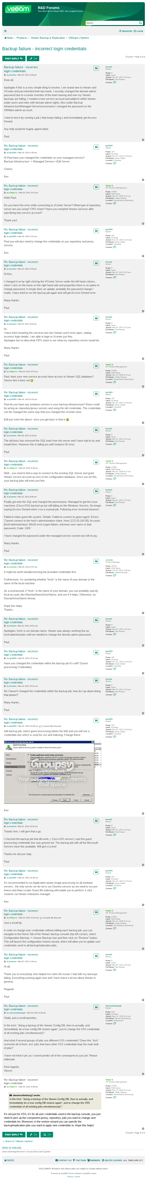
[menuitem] (138, 31)
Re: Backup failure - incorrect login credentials (21, 147)
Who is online (11, 1147)
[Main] (20, 8)
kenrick (109, 67)
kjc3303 (109, 146)
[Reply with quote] (96, 68)
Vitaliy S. (109, 186)
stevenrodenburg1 (114, 1006)
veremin (109, 560)
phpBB (64, 1173)
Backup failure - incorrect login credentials (44, 48)
